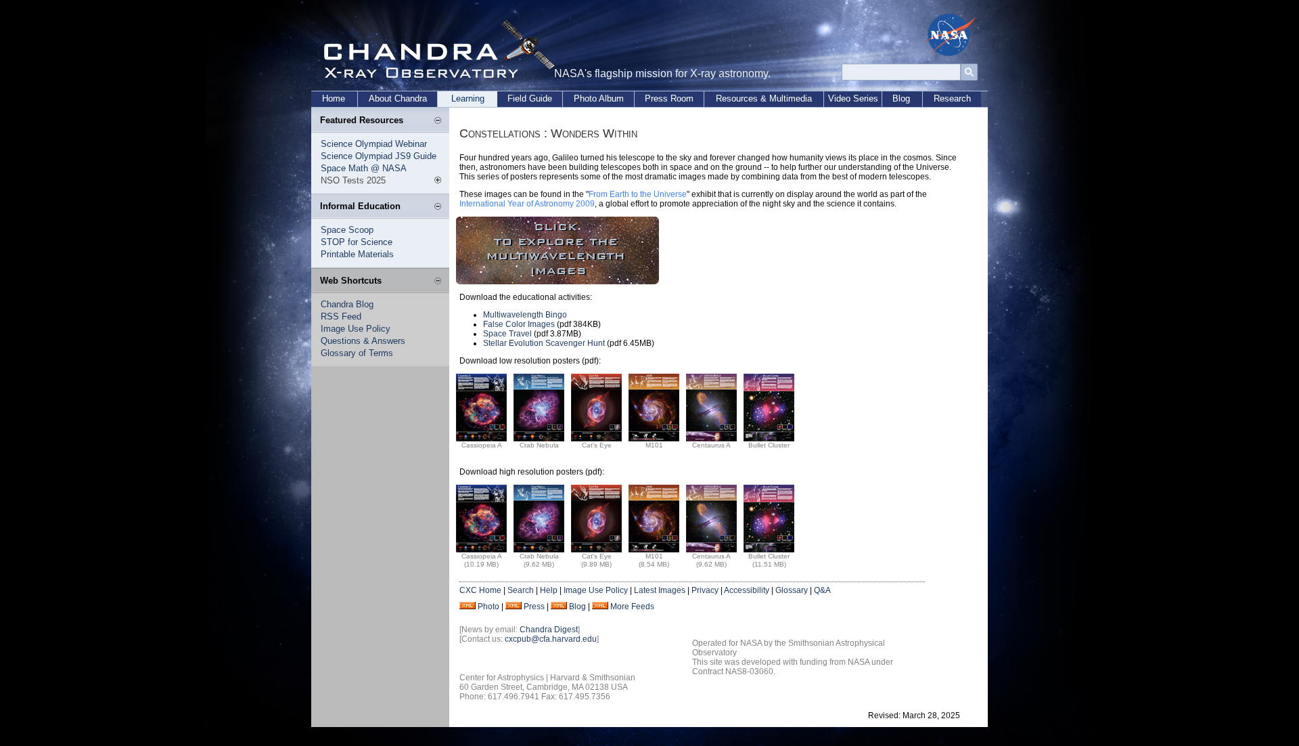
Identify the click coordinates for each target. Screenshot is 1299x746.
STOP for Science (356, 242)
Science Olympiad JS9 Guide (378, 156)
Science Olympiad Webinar (374, 144)
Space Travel (507, 333)
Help (548, 590)
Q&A (822, 590)
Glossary (791, 590)
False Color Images (519, 324)
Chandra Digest (549, 629)
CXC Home (480, 590)
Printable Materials (357, 254)
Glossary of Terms (357, 353)
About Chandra (398, 98)
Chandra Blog (347, 304)
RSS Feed (341, 316)
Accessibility (746, 590)
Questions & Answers (363, 341)
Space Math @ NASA (364, 168)
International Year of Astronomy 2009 (527, 204)
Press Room (669, 98)
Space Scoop (347, 230)
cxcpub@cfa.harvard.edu (551, 639)
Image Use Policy (355, 329)
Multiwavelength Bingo (525, 315)
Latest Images (659, 590)
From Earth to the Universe (638, 194)
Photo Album (599, 98)
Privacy (705, 590)
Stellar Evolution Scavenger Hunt (544, 343)
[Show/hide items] (437, 121)
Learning (467, 98)
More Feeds (632, 606)
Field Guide (529, 98)
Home (333, 98)
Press (534, 606)
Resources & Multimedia (764, 98)
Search (520, 590)
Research (952, 98)
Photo (488, 606)
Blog (901, 98)
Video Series (853, 98)
